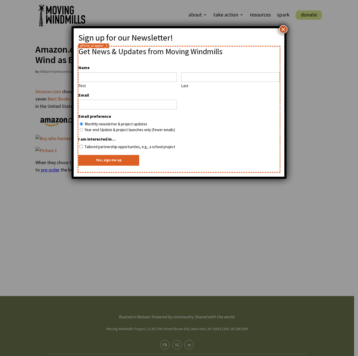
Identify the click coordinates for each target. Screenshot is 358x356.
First (82, 85)
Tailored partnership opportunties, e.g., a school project (129, 146)
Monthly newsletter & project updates (116, 123)
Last (184, 85)
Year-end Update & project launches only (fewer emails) (130, 129)
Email (83, 95)
